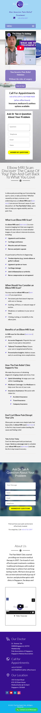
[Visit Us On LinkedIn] (15, 694)
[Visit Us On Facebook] (7, 694)
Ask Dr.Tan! (20, 86)
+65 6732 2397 (23, 18)
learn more (23, 224)
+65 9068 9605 (29, 97)
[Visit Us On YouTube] (11, 694)
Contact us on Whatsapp (28, 709)
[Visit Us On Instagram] (19, 694)
